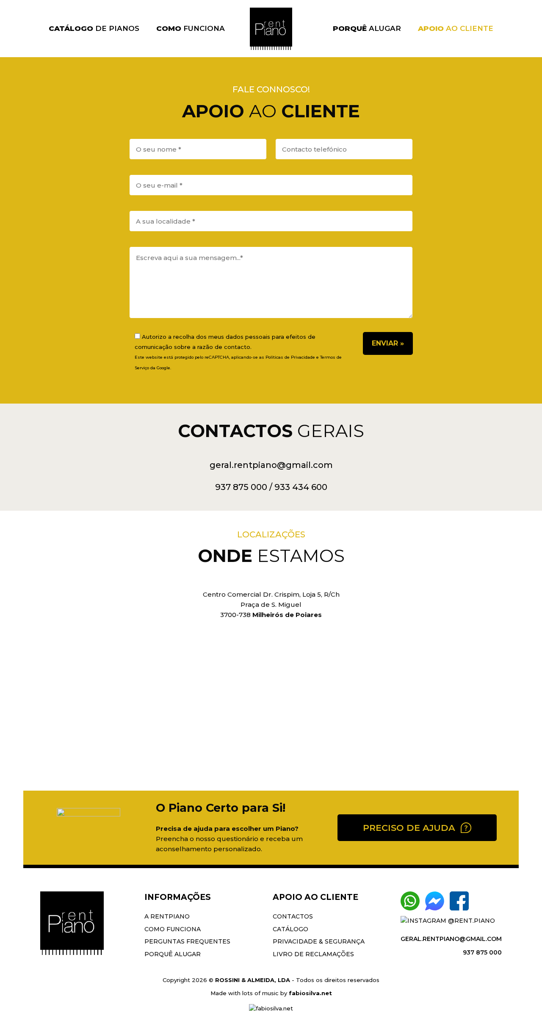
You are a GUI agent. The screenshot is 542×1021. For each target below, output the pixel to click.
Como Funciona (172, 929)
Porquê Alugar (172, 954)
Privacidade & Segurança (319, 941)
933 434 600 (300, 487)
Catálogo (290, 929)
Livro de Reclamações (313, 954)
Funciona (190, 28)
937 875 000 (241, 487)
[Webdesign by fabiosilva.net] (271, 1008)
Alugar (367, 28)
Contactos (293, 916)
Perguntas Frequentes (187, 941)
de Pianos (94, 28)
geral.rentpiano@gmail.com (271, 465)
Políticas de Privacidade (290, 357)
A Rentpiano (167, 916)
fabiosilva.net (310, 993)
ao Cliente (455, 28)
